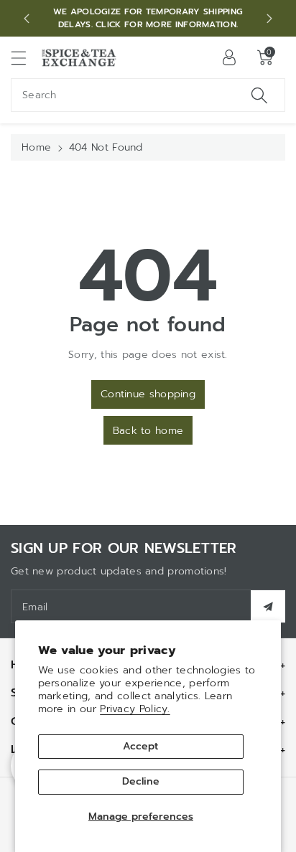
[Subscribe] (268, 606)
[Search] (259, 95)
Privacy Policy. (135, 708)
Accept (140, 746)
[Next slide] (269, 18)
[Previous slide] (26, 18)
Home (36, 147)
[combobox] (148, 95)
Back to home (148, 430)
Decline (140, 781)
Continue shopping (148, 394)
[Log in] (229, 57)
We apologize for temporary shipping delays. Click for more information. (148, 18)
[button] (25, 58)
